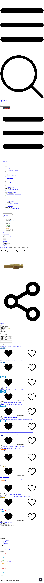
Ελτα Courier (5, 547)
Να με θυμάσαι (6, 240)
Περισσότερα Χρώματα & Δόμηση (13, 208)
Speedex (4, 546)
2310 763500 (8, 226)
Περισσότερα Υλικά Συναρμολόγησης (14, 165)
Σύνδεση (4, 234)
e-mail (4, 235)
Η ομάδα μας (5, 535)
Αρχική (1, 247)
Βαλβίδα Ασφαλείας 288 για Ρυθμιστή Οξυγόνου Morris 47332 (11, 417)
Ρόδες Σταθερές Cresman (4, 477)
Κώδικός (4, 236)
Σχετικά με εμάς (5, 532)
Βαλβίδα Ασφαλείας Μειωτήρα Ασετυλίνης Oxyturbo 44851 (10, 373)
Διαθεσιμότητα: (3, 328)
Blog (3, 536)
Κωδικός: (2, 327)
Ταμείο (1, 104)
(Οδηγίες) (12, 220)
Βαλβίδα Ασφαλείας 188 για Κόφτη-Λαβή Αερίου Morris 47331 (11, 402)
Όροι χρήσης (5, 542)
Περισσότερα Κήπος (11, 198)
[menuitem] (23, 108)
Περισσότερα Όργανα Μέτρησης (13, 189)
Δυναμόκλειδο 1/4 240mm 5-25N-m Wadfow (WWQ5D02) (10, 494)
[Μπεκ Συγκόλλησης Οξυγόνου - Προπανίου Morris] (13, 279)
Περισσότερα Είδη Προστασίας (13, 203)
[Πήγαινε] (13, 525)
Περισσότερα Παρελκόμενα (12, 184)
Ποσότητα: (2, 329)
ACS (3, 548)
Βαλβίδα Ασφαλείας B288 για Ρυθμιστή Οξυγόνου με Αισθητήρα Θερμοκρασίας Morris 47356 (16, 432)
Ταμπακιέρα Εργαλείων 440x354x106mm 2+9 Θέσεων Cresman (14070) (12, 507)
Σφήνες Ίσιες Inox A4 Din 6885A (6, 522)
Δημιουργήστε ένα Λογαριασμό (8, 237)
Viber (10, 561)
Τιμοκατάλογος (5, 543)
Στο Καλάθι (2, 103)
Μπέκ (9, 247)
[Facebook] (22, 529)
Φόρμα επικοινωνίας (6, 540)
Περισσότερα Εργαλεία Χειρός (13, 170)
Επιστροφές (5, 541)
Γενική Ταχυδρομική (6, 549)
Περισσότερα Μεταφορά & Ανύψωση (14, 194)
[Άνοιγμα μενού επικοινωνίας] (40, 579)
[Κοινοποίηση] (22, 301)
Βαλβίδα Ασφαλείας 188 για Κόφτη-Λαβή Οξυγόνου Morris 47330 (11, 387)
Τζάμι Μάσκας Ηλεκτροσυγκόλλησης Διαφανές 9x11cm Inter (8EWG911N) (13, 446)
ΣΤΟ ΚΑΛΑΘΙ (3, 331)
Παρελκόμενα (5, 247)
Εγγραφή (7, 234)
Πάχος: (1, 325)
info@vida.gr (8, 223)
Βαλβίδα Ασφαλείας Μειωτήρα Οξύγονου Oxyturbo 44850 (10, 358)
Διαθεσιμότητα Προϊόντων (7, 534)
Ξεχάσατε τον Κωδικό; (9, 236)
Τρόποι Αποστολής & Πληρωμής (8, 533)
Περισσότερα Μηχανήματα (12, 175)
